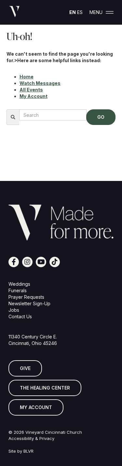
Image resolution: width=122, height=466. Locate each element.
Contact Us (20, 316)
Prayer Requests (26, 297)
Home (27, 76)
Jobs (13, 310)
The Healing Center (45, 388)
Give (25, 368)
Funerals (17, 290)
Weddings (19, 284)
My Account (33, 96)
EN (72, 12)
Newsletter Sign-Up (29, 303)
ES (80, 12)
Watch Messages (40, 83)
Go (100, 117)
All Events (31, 89)
